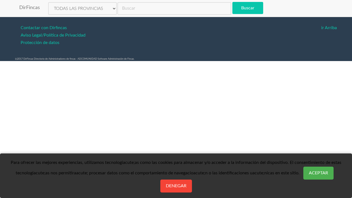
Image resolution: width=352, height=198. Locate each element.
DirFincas (29, 7)
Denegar (176, 186)
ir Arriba (329, 28)
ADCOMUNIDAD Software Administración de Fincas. (106, 59)
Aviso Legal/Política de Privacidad (53, 35)
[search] (174, 8)
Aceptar (318, 173)
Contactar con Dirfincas (44, 28)
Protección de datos (40, 42)
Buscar (247, 8)
